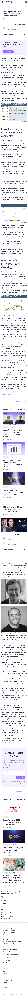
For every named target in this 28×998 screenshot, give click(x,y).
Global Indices (6, 937)
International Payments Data (10, 949)
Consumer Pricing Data (8, 928)
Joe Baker (9, 28)
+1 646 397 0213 (5, 918)
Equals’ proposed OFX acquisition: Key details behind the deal (12, 822)
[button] (24, 34)
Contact (5, 973)
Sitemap (5, 984)
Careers (5, 982)
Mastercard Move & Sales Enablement (12, 954)
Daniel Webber (10, 538)
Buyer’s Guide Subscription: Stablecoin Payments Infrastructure (12, 942)
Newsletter (5, 975)
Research (5, 978)
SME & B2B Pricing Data (9, 930)
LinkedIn (5, 987)
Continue (20, 777)
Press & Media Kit (7, 980)
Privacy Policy (6, 962)
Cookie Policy (6, 965)
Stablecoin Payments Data (9, 934)
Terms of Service (7, 960)
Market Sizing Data (7, 939)
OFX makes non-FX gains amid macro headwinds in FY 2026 (13, 850)
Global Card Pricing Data (9, 932)
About (4, 971)
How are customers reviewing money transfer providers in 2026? (13, 492)
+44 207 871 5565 (6, 906)
